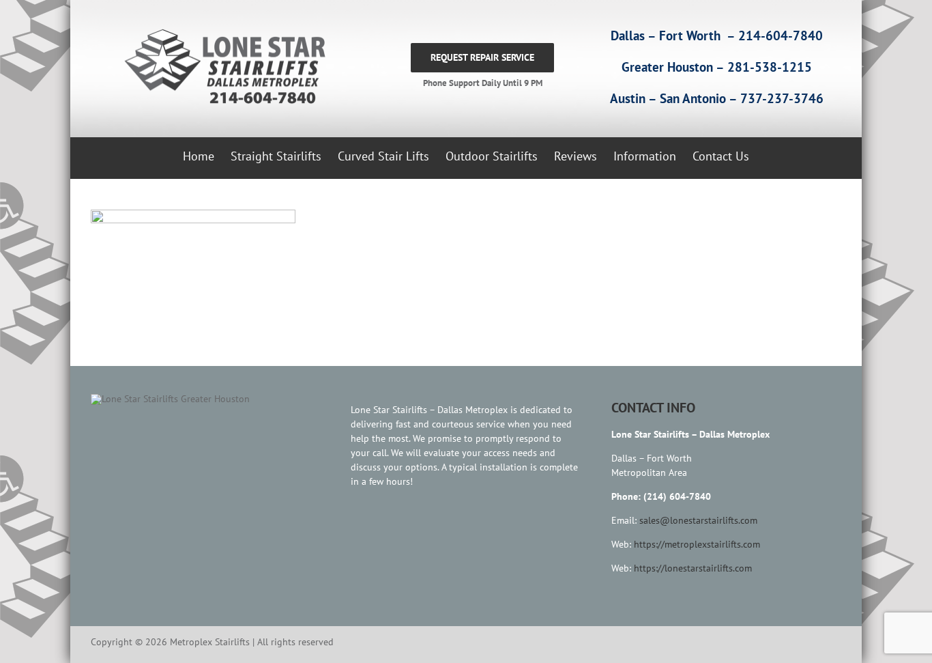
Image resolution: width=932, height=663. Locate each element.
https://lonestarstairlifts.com (693, 568)
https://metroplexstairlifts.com (697, 544)
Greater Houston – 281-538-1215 (717, 67)
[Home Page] (221, 67)
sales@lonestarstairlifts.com (698, 520)
